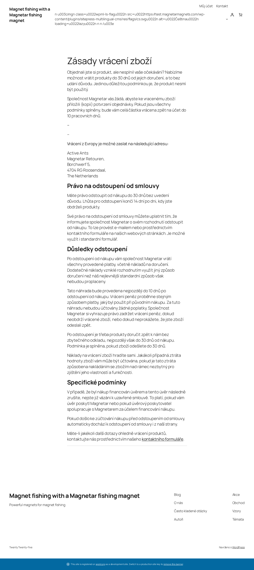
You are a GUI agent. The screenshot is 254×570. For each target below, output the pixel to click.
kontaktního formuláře (162, 439)
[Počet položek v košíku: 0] (240, 15)
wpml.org (100, 564)
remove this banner (173, 564)
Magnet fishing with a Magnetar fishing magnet (29, 14)
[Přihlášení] (232, 15)
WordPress (238, 547)
